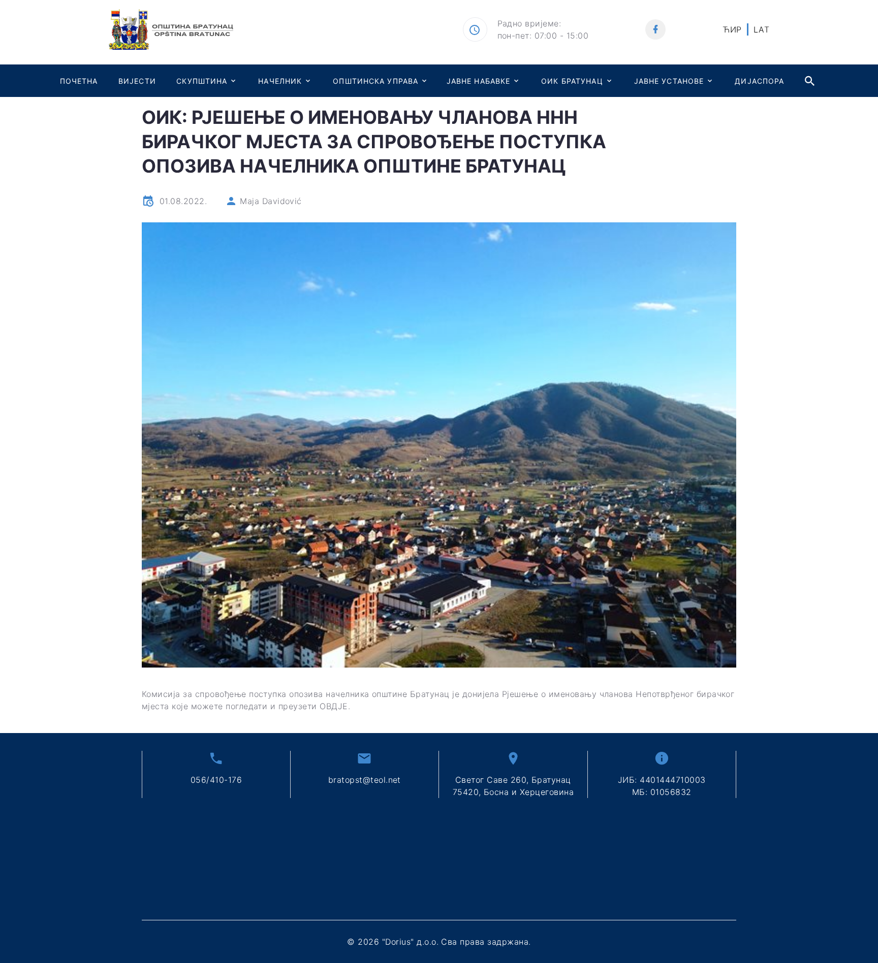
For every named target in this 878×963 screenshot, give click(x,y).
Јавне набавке (479, 81)
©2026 (438, 942)
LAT (761, 29)
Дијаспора (759, 81)
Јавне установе (669, 81)
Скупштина (201, 81)
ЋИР (732, 29)
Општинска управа (375, 81)
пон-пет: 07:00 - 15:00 (543, 35)
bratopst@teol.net (364, 780)
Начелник (280, 81)
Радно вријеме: (529, 23)
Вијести (137, 81)
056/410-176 (216, 780)
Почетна (79, 81)
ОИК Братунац (572, 81)
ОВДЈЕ (334, 706)
